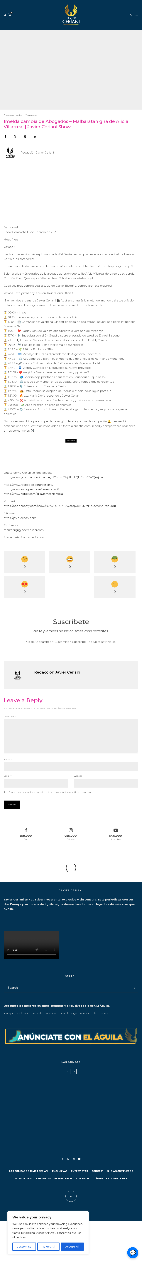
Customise (24, 1246)
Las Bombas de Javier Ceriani (54, 1077)
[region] (48, 1233)
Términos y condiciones (110, 1178)
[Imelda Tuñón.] (10, 1129)
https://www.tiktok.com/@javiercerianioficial (33, 494)
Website (78, 775)
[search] (134, 987)
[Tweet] (15, 136)
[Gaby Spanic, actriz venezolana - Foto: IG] (10, 1097)
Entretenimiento (28, 1077)
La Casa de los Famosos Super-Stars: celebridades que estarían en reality (72, 1115)
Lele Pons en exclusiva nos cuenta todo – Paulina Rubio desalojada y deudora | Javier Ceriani (76, 454)
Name (8, 759)
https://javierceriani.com (20, 518)
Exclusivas (59, 1171)
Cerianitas (43, 1178)
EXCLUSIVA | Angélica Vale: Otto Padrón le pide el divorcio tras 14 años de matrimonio (72, 1084)
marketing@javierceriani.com (24, 530)
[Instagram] (73, 1159)
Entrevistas (79, 1171)
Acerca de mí (23, 1178)
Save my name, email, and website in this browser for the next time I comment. (50, 792)
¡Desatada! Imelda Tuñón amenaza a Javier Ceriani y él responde (66, 1131)
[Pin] (25, 136)
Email (7, 775)
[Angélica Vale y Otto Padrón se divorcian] (10, 1081)
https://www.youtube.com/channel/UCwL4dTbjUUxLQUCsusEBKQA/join (53, 477)
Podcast (98, 1171)
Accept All (72, 1246)
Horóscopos (63, 1178)
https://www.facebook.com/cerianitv (28, 484)
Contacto (83, 1178)
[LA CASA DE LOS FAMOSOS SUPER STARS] (10, 1113)
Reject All (48, 1246)
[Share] (5, 136)
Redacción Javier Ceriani (37, 152)
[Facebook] (62, 1159)
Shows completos (13, 115)
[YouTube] (79, 1159)
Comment (10, 716)
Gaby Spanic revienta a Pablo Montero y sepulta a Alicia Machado (66, 1099)
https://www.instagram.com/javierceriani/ (31, 489)
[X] (68, 1159)
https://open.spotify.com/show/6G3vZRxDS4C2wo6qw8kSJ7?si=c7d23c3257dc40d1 (60, 506)
